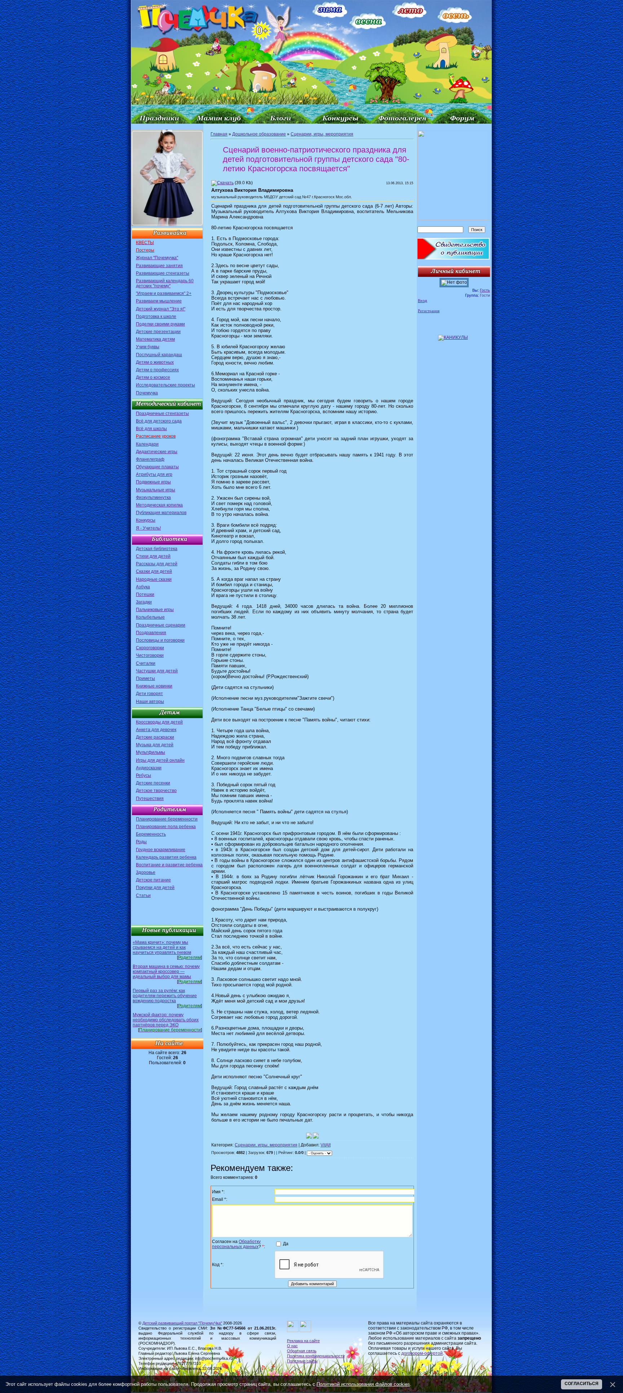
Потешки (145, 594)
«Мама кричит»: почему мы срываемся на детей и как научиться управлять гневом (162, 947)
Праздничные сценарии (160, 625)
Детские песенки (153, 783)
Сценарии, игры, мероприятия (322, 134)
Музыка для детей (154, 744)
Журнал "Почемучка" (157, 257)
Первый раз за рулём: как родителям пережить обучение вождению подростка (165, 995)
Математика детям (155, 339)
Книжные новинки (154, 686)
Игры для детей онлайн (160, 760)
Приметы (145, 678)
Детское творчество (156, 790)
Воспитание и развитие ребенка (169, 864)
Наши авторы (150, 701)
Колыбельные (150, 617)
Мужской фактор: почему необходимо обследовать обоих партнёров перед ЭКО (166, 1019)
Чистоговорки (150, 655)
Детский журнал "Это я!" (160, 308)
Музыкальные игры (155, 489)
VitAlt (326, 1144)
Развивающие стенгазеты (162, 273)
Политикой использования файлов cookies (363, 1384)
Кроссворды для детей (159, 722)
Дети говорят (149, 693)
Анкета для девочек (156, 729)
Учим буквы (147, 346)
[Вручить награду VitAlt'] (316, 1135)
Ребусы (143, 775)
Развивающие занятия (159, 265)
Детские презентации (158, 331)
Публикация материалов (161, 512)
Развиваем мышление (159, 301)
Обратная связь (302, 1351)
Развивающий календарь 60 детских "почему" (165, 283)
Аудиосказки (149, 767)
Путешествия (150, 798)
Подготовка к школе (156, 316)
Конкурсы (145, 520)
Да (285, 1243)
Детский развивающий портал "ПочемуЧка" (182, 1323)
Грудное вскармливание (160, 849)
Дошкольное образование (259, 134)
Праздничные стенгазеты (162, 413)
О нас (292, 1346)
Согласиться (581, 1383)
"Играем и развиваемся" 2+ (163, 293)
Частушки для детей (157, 670)
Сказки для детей (154, 571)
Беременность (151, 834)
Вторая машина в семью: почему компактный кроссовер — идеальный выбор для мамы (166, 971)
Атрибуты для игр (154, 474)
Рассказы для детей (156, 563)
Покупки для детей (155, 887)
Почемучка (147, 392)
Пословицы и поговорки (160, 640)
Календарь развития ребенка (166, 857)
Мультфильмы (150, 752)
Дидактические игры (156, 451)
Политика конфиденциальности (316, 1356)
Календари (147, 444)
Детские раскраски (155, 737)
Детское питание (153, 880)
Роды (141, 841)
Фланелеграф (150, 459)
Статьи (143, 895)
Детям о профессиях (157, 369)
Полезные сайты (302, 1361)
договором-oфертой (422, 1353)
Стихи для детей (153, 556)
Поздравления (151, 632)
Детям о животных (155, 362)
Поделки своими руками (160, 324)
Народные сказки (154, 579)
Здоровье (145, 872)
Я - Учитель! (148, 528)
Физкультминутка (153, 497)
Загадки (144, 602)
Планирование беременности (167, 819)
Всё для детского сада (159, 421)
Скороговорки (150, 647)
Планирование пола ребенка (166, 826)
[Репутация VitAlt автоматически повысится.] (309, 1135)
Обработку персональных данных (236, 1244)
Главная (219, 134)
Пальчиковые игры (155, 609)
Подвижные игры (153, 482)
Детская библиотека (156, 548)
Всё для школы (151, 428)
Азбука (143, 586)
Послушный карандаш (159, 354)
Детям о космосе (153, 377)
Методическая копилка (159, 505)
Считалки (145, 663)
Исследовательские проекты (165, 385)
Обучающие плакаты (157, 466)
